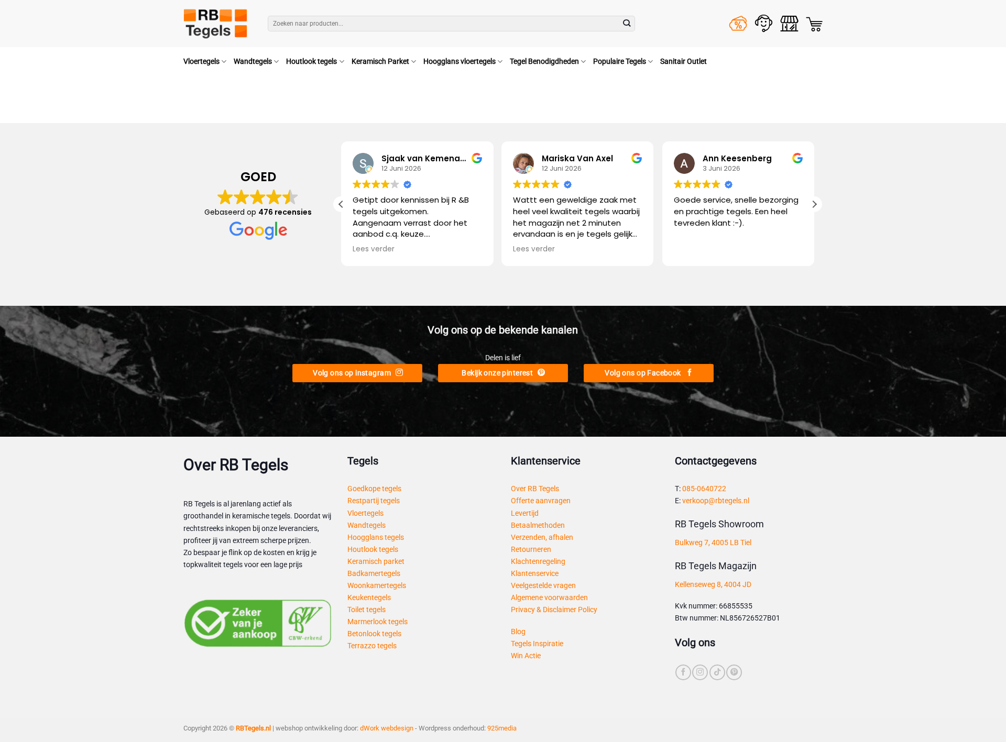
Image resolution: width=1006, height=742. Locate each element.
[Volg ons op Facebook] (683, 672)
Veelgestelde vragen (543, 585)
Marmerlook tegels (377, 621)
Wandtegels (253, 61)
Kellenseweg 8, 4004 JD (713, 584)
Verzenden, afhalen (542, 537)
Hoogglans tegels (375, 537)
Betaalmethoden (538, 525)
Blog (518, 631)
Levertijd (525, 513)
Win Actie (526, 655)
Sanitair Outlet (683, 61)
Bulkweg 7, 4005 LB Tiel (713, 542)
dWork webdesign (386, 728)
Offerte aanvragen (541, 500)
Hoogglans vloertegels (459, 61)
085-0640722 (704, 488)
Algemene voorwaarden (549, 597)
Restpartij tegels (373, 500)
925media (502, 728)
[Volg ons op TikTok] (717, 672)
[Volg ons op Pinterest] (734, 672)
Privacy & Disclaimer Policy (554, 609)
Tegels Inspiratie (537, 643)
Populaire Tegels (619, 61)
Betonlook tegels (374, 633)
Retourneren (531, 549)
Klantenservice (535, 573)
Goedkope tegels (374, 488)
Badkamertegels (373, 573)
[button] (814, 24)
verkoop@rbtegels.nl (715, 500)
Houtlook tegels (311, 61)
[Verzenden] (626, 24)
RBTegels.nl (253, 728)
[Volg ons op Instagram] (700, 672)
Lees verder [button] (374, 249)
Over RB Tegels (535, 488)
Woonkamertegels (376, 585)
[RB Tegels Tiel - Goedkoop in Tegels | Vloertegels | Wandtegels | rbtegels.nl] (217, 23)
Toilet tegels (366, 609)
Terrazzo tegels (372, 645)
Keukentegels (369, 597)
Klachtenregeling (538, 561)
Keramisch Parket (380, 61)
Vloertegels (201, 61)
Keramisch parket (375, 561)
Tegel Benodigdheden (544, 61)
